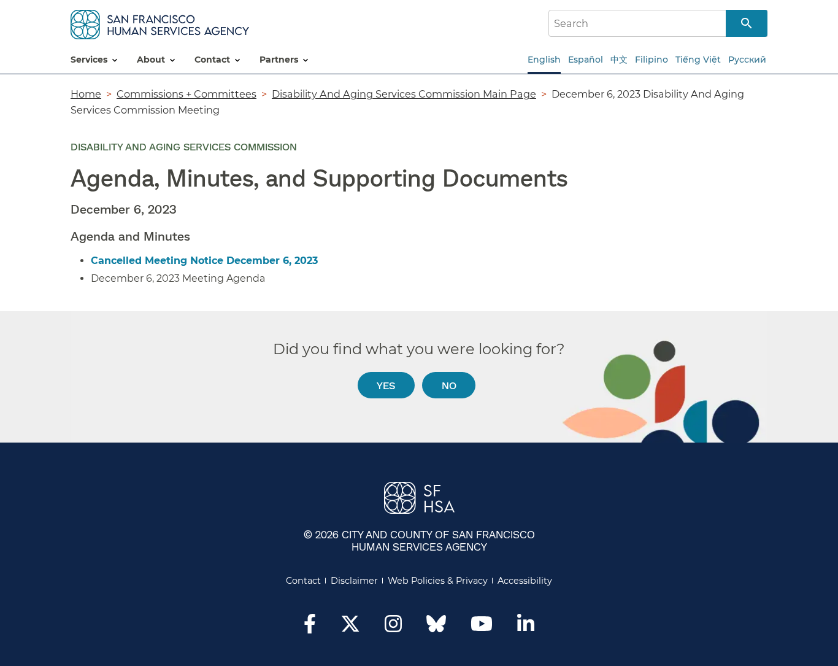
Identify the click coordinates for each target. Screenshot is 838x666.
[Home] (160, 22)
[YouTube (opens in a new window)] (482, 627)
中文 (619, 59)
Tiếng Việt (698, 59)
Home (86, 94)
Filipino (651, 59)
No (449, 385)
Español (585, 59)
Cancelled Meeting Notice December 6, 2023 (204, 260)
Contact (303, 580)
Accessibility (525, 580)
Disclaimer (354, 580)
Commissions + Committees (186, 94)
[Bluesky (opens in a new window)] (436, 630)
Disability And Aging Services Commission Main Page (404, 94)
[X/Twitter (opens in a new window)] (350, 627)
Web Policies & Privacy (438, 580)
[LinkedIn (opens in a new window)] (525, 627)
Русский (747, 59)
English (544, 59)
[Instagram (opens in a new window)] (393, 627)
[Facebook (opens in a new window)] (310, 627)
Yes (386, 385)
